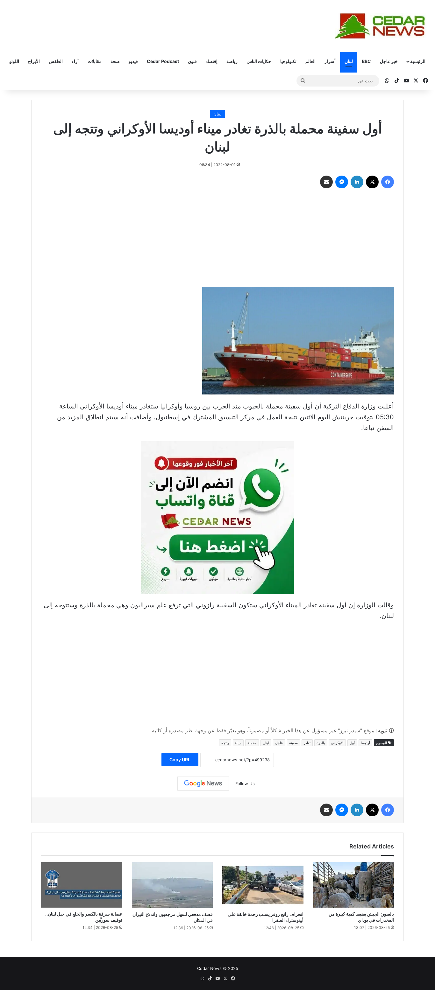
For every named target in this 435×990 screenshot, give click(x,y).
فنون (192, 61)
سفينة (293, 743)
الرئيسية (417, 61)
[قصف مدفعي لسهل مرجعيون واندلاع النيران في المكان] (172, 885)
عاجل (279, 743)
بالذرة (321, 743)
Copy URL (179, 759)
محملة (252, 743)
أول (352, 743)
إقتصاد (212, 61)
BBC (366, 61)
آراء (75, 61)
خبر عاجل (389, 61)
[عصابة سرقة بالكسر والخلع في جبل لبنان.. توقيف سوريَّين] (81, 885)
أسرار (330, 61)
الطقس (56, 61)
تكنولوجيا (288, 61)
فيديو (133, 61)
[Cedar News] (382, 26)
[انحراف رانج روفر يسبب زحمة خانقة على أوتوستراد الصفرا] (262, 885)
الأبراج (34, 61)
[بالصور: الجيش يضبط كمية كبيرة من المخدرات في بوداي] (353, 885)
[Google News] (203, 784)
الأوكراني (337, 743)
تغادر (307, 743)
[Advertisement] (217, 239)
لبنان (349, 61)
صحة (115, 61)
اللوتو (14, 61)
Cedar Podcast (163, 61)
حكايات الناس (258, 61)
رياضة (232, 61)
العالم (310, 61)
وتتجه (225, 743)
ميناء (238, 743)
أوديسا (365, 743)
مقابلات (95, 61)
